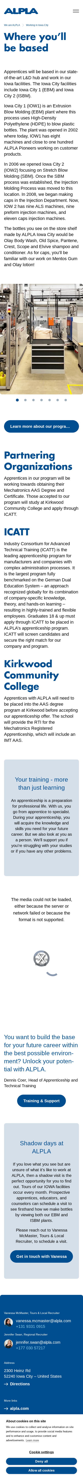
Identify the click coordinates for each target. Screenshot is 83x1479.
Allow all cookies (41, 1470)
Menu (76, 11)
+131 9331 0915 (30, 1326)
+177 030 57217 (30, 1348)
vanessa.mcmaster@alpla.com (43, 1321)
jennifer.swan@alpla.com (38, 1342)
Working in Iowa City (37, 25)
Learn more (32, 1440)
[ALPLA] (21, 11)
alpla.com (19, 1408)
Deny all (41, 1461)
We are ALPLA (12, 25)
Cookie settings (41, 1452)
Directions (20, 1384)
